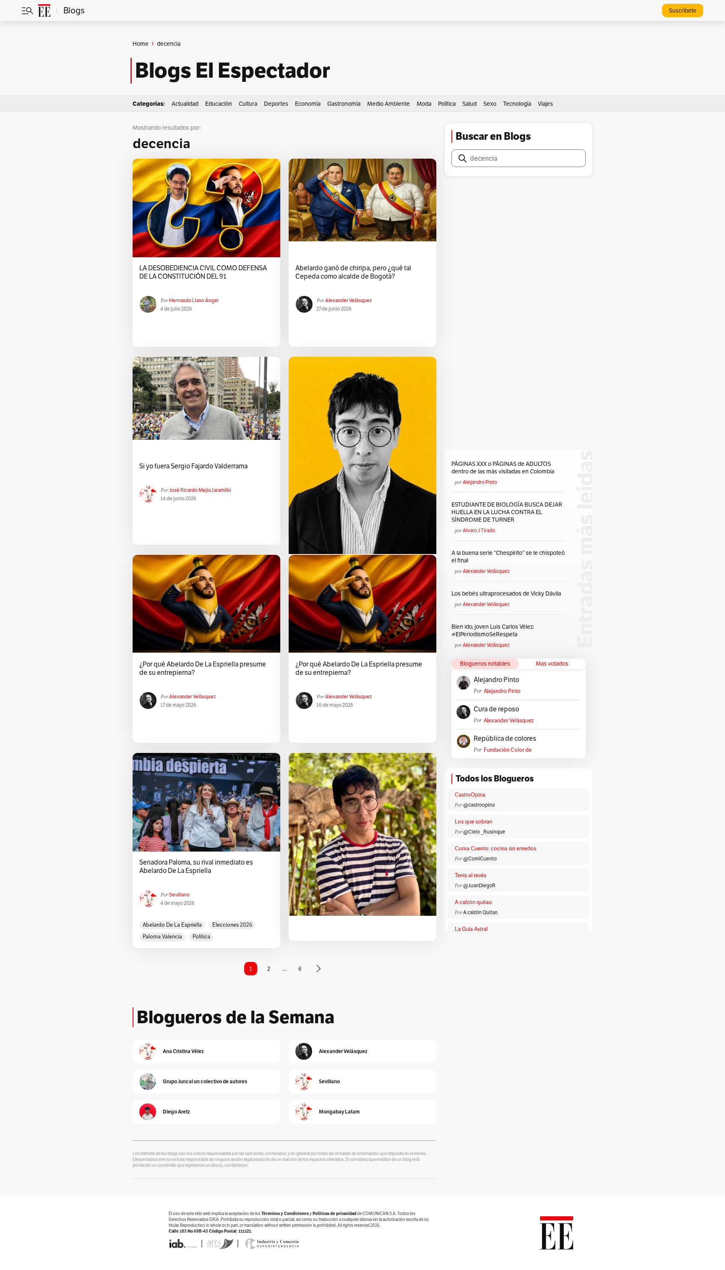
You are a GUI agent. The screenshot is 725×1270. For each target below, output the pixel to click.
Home (141, 43)
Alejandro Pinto (480, 482)
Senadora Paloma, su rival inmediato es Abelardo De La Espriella (196, 866)
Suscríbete (682, 10)
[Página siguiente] (318, 968)
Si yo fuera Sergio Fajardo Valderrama (193, 466)
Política (447, 103)
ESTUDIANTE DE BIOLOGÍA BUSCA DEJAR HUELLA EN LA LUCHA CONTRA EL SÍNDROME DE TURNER (506, 512)
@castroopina (479, 805)
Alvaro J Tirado (479, 530)
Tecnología (517, 103)
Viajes (545, 103)
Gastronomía (343, 103)
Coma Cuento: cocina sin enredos (495, 848)
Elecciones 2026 (232, 924)
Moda (424, 103)
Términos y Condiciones (285, 1213)
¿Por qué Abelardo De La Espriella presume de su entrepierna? (202, 668)
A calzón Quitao (480, 912)
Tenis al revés (470, 875)
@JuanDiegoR (479, 885)
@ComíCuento (480, 858)
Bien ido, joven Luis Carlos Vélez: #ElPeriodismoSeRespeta (492, 630)
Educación (218, 103)
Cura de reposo (496, 709)
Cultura (248, 103)
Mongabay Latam (339, 1111)
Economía (308, 103)
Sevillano (179, 894)
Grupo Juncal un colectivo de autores (205, 1081)
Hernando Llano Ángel (194, 300)
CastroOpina (470, 794)
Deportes (276, 103)
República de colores (505, 738)
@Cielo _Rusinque (484, 831)
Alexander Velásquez (348, 300)
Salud (469, 103)
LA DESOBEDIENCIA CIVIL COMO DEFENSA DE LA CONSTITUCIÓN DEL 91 (203, 272)
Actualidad (185, 103)
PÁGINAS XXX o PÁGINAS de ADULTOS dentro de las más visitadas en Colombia (502, 467)
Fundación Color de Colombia (508, 749)
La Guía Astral (471, 929)
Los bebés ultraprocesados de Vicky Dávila (507, 593)
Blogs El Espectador (232, 70)
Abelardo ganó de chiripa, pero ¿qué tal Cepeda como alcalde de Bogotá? (353, 272)
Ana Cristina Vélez (183, 1051)
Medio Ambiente (388, 103)
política (201, 936)
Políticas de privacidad (334, 1213)
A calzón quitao (473, 902)
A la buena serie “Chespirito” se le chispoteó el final (508, 556)
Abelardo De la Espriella (172, 924)
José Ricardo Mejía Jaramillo (200, 490)
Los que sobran (473, 821)
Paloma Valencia (162, 936)
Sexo (489, 103)
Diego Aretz (176, 1111)
